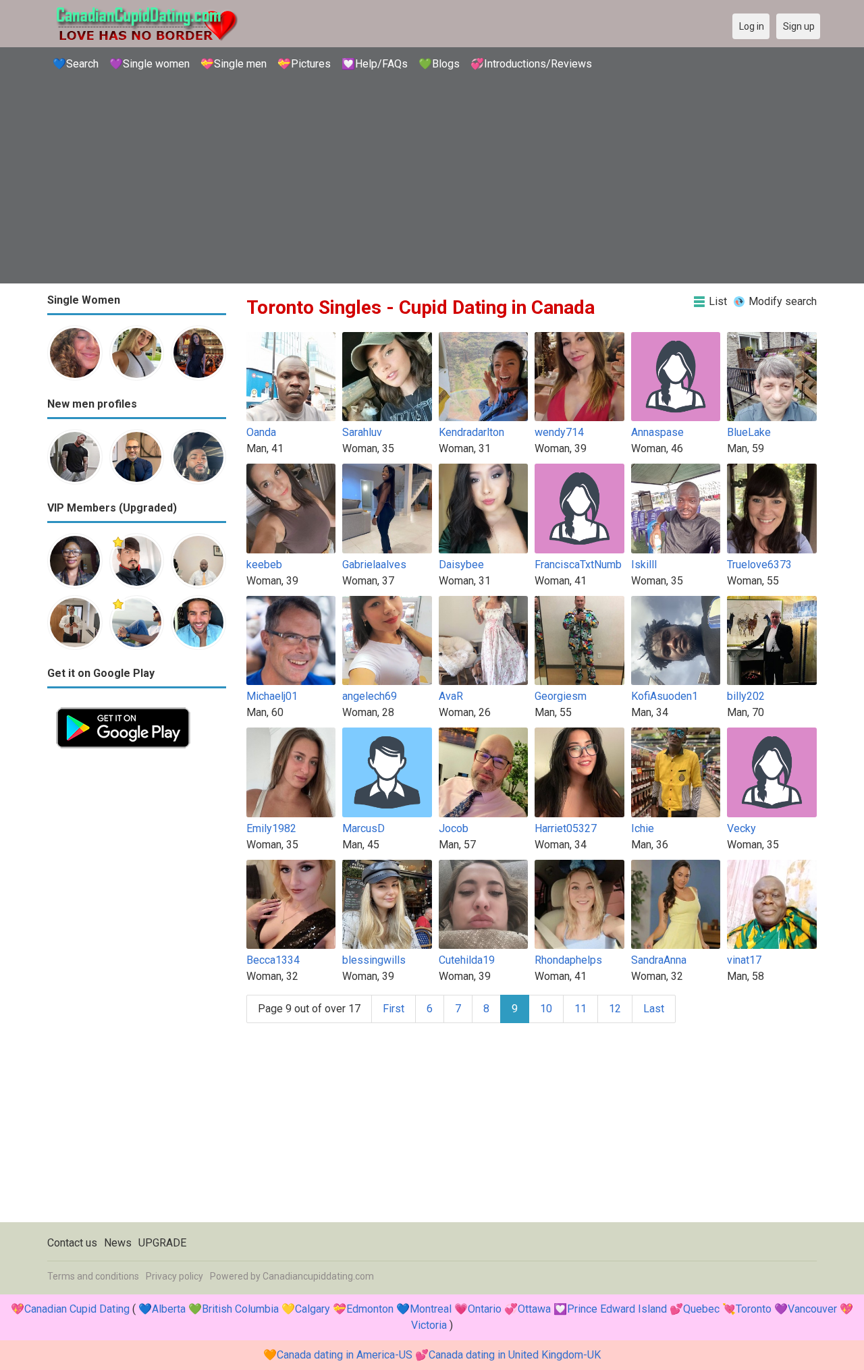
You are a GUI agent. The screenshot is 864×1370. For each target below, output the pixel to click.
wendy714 (559, 432)
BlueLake (749, 432)
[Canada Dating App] (123, 706)
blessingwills (374, 960)
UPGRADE (162, 1242)
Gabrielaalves (374, 564)
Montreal (431, 1309)
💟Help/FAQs (375, 63)
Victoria (429, 1325)
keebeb (264, 564)
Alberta (169, 1309)
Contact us (72, 1242)
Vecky (741, 828)
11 (580, 1008)
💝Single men (233, 63)
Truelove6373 (759, 564)
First (393, 1008)
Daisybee (461, 564)
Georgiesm (561, 696)
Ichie (642, 828)
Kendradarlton (471, 432)
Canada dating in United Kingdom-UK (515, 1354)
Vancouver (812, 1309)
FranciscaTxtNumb (578, 564)
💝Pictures (304, 63)
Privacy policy (174, 1276)
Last (653, 1008)
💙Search (76, 63)
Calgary (312, 1309)
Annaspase (657, 432)
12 (615, 1008)
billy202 (746, 696)
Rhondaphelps (568, 960)
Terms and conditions (93, 1276)
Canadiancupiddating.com (318, 1276)
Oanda (261, 432)
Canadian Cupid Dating (77, 1309)
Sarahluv (362, 432)
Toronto (754, 1309)
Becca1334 (273, 960)
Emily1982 (271, 828)
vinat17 (744, 960)
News (118, 1242)
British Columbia (240, 1309)
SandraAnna (658, 960)
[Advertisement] (432, 178)
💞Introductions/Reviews (531, 63)
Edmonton (370, 1309)
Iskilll (644, 564)
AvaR (451, 696)
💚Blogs (439, 63)
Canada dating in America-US (344, 1354)
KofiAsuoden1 (664, 696)
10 (546, 1008)
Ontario (485, 1309)
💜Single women (149, 63)
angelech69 (369, 696)
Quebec (701, 1309)
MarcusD (363, 828)
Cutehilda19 (467, 960)
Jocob (453, 828)
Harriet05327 (566, 828)
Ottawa (534, 1309)
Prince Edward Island (617, 1309)
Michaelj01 (272, 696)
